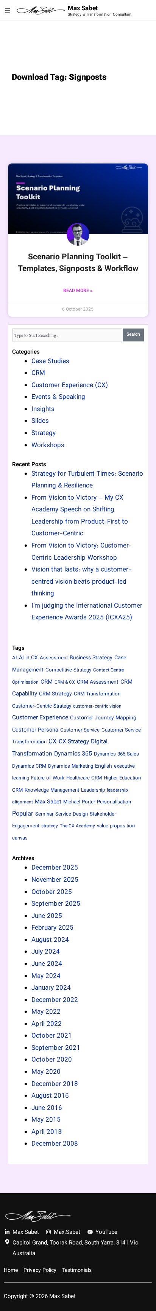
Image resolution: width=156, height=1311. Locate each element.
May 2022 (46, 1012)
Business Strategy (91, 658)
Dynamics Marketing (70, 766)
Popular (22, 814)
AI (14, 658)
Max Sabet (82, 9)
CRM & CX (65, 682)
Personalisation (114, 802)
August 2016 (50, 1096)
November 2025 (54, 880)
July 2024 (45, 952)
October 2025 (51, 892)
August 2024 (50, 940)
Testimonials (77, 1270)
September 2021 (55, 1048)
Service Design (71, 814)
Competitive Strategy (68, 670)
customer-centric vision (97, 706)
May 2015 (46, 1120)
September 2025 (55, 904)
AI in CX (28, 658)
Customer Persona (35, 730)
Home (11, 1270)
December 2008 (54, 1144)
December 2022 (54, 1000)
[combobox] (67, 335)
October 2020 (51, 1060)
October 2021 (51, 1036)
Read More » (77, 290)
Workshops (47, 446)
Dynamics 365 (73, 754)
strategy (49, 826)
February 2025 (52, 928)
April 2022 (46, 1024)
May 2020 (46, 1072)
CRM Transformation (97, 694)
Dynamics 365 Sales (116, 754)
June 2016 (46, 1108)
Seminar (44, 814)
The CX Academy (77, 826)
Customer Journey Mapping (103, 718)
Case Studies (50, 362)
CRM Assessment (98, 682)
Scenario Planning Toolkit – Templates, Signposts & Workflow (78, 263)
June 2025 (46, 916)
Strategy (43, 433)
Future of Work (47, 778)
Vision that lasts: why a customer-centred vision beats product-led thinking (81, 582)
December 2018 (54, 1084)
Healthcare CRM (84, 778)
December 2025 (54, 868)
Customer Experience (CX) (69, 385)
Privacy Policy (39, 1270)
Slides (40, 421)
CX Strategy (74, 741)
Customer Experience (40, 718)
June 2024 (46, 964)
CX (52, 742)
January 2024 (51, 988)
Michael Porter (79, 802)
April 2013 (46, 1132)
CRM (38, 373)
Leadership (93, 790)
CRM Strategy (55, 694)
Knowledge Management (52, 790)
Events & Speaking (58, 397)
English (103, 766)
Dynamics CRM (29, 766)
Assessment (54, 658)
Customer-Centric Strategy (41, 706)
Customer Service (80, 730)
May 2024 (46, 976)
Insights (43, 409)
